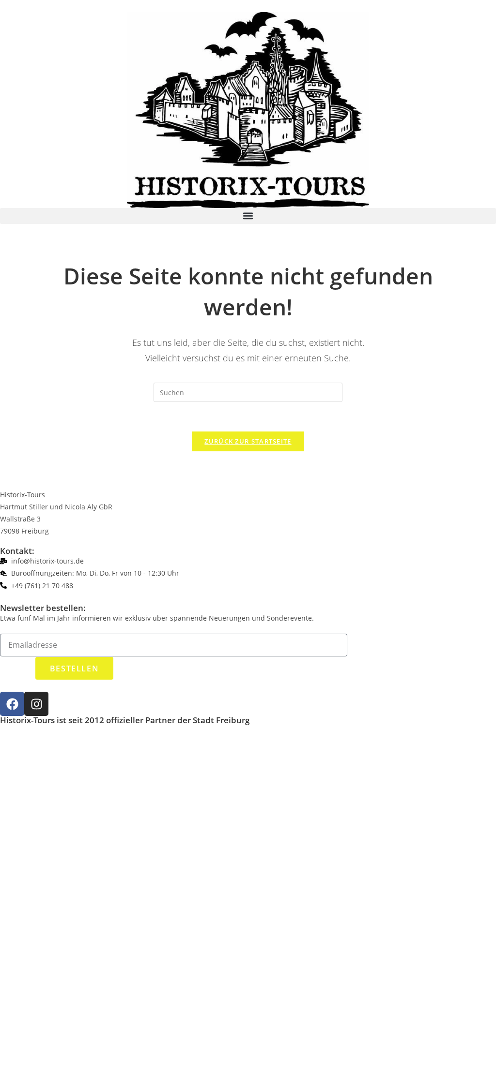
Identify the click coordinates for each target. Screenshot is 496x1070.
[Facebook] (12, 704)
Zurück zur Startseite (247, 441)
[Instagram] (36, 704)
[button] (248, 216)
